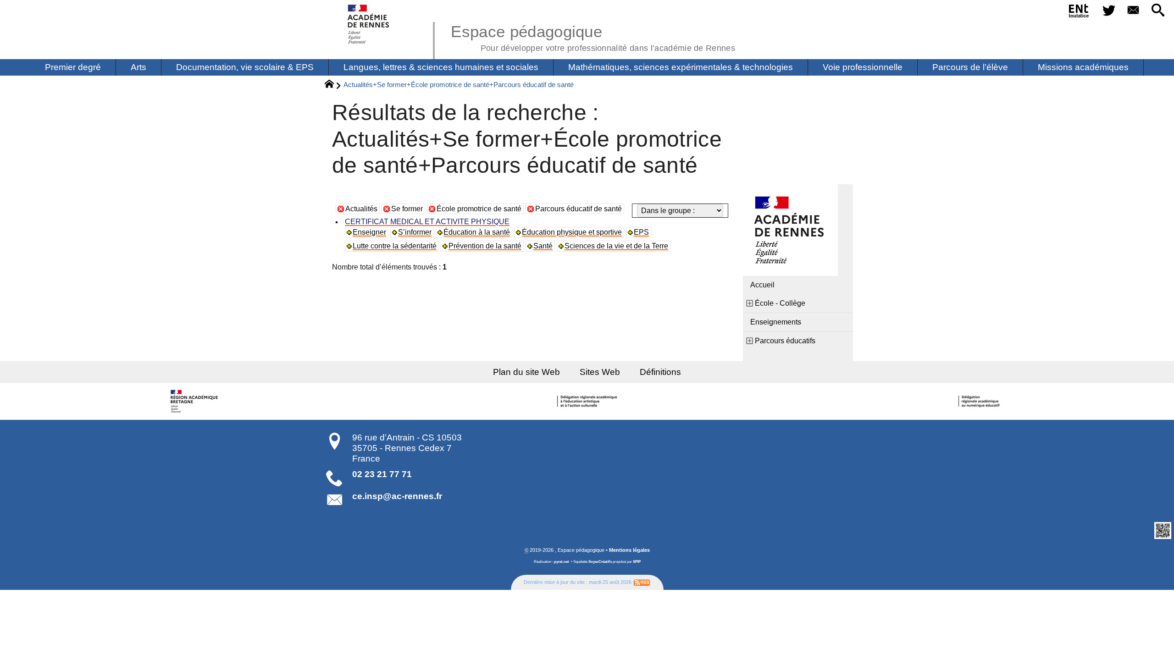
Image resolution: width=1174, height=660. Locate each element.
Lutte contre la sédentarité (395, 246)
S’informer (415, 232)
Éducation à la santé (476, 232)
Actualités (361, 209)
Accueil (762, 285)
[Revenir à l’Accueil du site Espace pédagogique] (369, 24)
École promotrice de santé (479, 209)
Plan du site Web (526, 372)
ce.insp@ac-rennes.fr (397, 496)
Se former (407, 209)
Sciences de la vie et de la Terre (616, 246)
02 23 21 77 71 (382, 474)
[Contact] (1133, 11)
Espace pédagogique (593, 36)
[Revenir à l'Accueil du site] (333, 85)
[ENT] (1079, 12)
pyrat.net (561, 562)
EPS (641, 232)
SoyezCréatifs (600, 562)
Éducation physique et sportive (572, 232)
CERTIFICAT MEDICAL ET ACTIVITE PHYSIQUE (427, 222)
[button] (1158, 11)
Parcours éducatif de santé (578, 209)
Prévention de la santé (485, 246)
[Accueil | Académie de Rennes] (195, 401)
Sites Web (600, 372)
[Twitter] (1108, 11)
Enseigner (369, 232)
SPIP (637, 562)
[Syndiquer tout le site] (642, 582)
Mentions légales (629, 550)
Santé (543, 246)
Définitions (660, 372)
